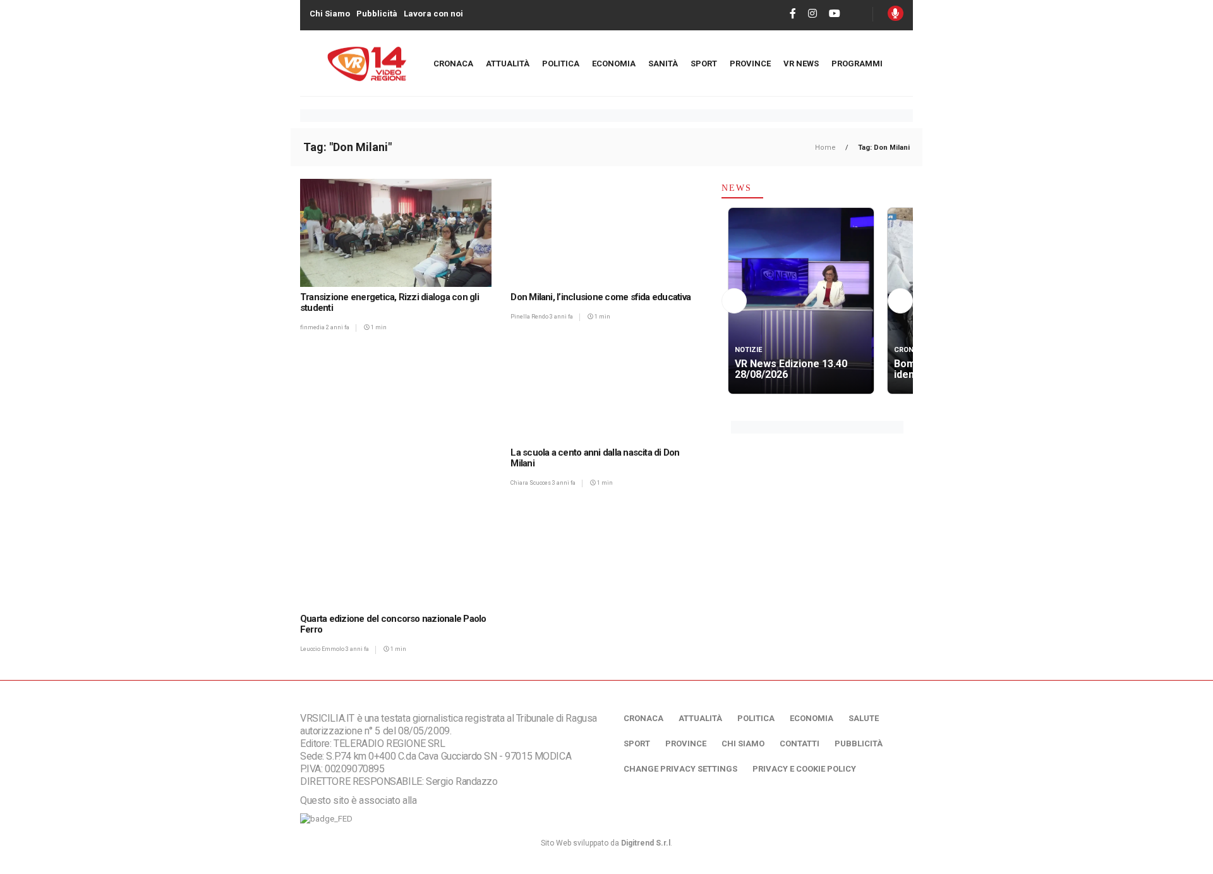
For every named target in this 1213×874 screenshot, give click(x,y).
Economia (614, 63)
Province (750, 63)
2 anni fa (337, 327)
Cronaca (453, 63)
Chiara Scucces (531, 483)
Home (826, 147)
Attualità (507, 63)
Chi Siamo (330, 13)
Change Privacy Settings (680, 769)
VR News (801, 63)
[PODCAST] (895, 13)
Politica (560, 63)
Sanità (663, 63)
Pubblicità (376, 13)
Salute (863, 718)
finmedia (313, 327)
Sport (704, 63)
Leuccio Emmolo (323, 649)
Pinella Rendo (530, 316)
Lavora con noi (433, 13)
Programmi (857, 63)
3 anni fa (561, 316)
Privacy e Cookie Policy (804, 769)
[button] (734, 301)
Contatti (799, 743)
